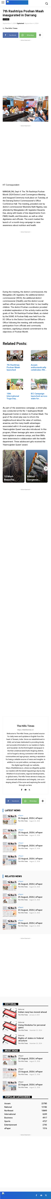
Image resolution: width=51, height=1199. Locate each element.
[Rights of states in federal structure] (9, 1040)
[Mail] (25, 789)
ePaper (20, 815)
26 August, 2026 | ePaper (30, 818)
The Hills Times (11, 28)
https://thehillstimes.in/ (25, 730)
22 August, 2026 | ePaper (30, 858)
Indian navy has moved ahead (32, 1012)
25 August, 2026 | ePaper (30, 832)
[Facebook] (22, 789)
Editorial (11, 1004)
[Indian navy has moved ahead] (9, 1014)
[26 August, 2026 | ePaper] (9, 820)
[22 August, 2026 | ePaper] (9, 860)
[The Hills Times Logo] (17, 2)
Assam (6, 19)
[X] (29, 789)
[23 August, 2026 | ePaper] (9, 847)
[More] (40, 35)
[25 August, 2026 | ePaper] (9, 834)
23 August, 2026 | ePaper (30, 845)
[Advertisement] (25, 67)
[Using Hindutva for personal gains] (9, 1027)
